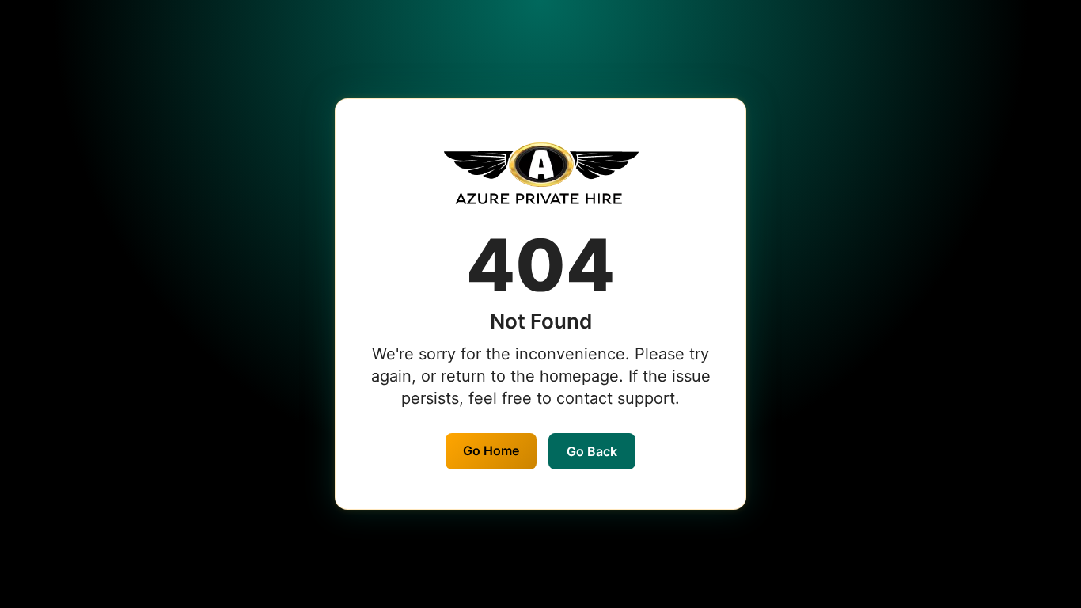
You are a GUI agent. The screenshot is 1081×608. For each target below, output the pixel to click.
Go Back (592, 451)
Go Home (491, 450)
